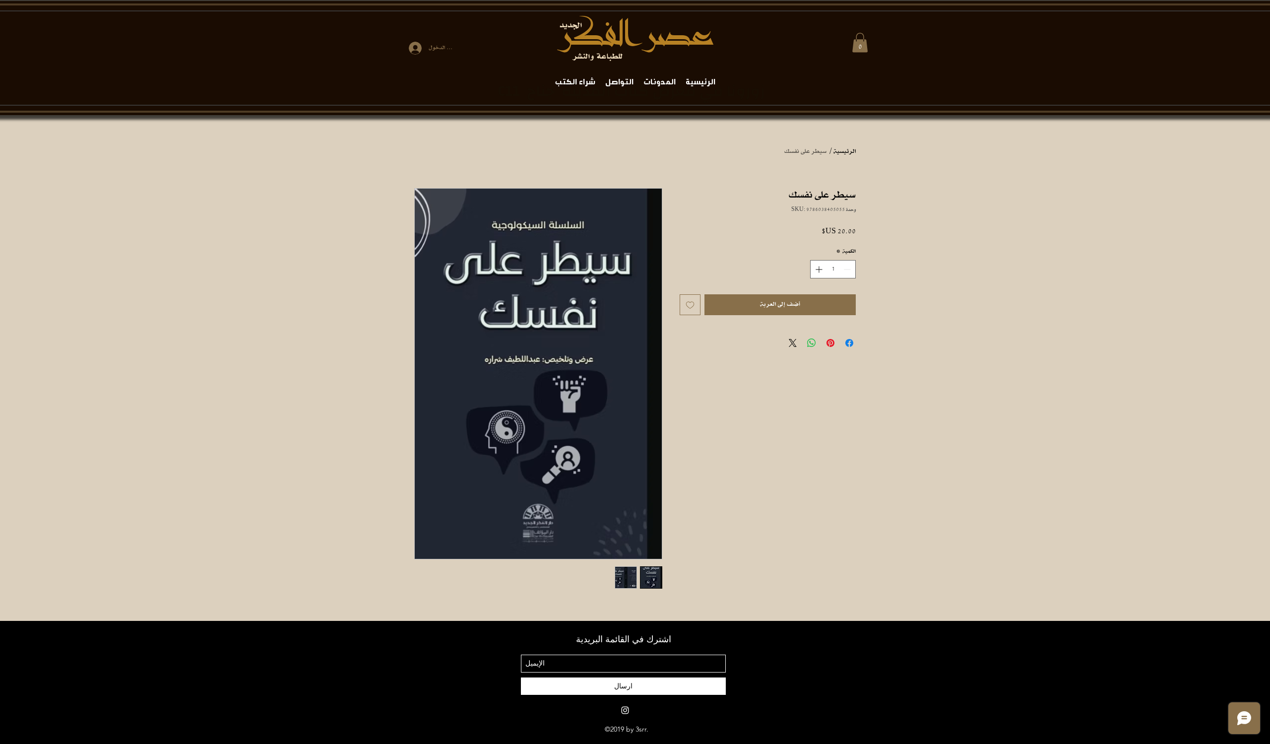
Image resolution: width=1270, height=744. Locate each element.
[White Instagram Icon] (625, 710)
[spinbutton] (833, 269)
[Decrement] (848, 269)
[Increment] (818, 269)
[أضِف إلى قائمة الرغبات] (690, 304)
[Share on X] (793, 343)
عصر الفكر (635, 35)
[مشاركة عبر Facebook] (849, 343)
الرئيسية (844, 151)
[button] (860, 42)
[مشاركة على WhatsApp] (812, 343)
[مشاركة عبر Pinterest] (830, 343)
